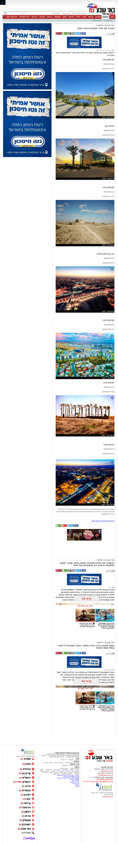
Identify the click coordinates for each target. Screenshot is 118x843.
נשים (42, 770)
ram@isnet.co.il (107, 771)
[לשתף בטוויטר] (77, 34)
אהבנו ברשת (75, 771)
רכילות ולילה (57, 770)
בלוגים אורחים (48, 762)
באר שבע (108, 50)
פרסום (77, 786)
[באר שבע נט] (100, 762)
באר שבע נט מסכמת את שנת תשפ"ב (66, 753)
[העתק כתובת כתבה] (70, 34)
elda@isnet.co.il (108, 796)
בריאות (34, 17)
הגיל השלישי (24, 17)
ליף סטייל (63, 760)
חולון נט (76, 785)
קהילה (90, 17)
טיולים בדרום (75, 781)
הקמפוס (57, 17)
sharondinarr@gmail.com (104, 779)
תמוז (65, 17)
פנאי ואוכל (63, 772)
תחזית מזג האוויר (100, 50)
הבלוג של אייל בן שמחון (72, 762)
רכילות (49, 17)
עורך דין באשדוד (74, 782)
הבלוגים (76, 761)
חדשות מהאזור (97, 20)
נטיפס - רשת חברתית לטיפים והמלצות (68, 775)
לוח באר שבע (11, 17)
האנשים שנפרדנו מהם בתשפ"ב (55, 754)
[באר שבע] (101, 15)
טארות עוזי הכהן (59, 762)
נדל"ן (78, 17)
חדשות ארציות (108, 20)
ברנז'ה (56, 772)
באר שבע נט (109, 25)
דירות (47, 771)
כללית (109, 587)
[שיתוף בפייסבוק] (83, 34)
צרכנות (42, 17)
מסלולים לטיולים (74, 779)
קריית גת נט (75, 783)
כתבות (77, 760)
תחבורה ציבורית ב (67, 774)
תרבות (71, 17)
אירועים (77, 772)
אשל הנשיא (108, 670)
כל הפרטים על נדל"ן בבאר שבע (102, 521)
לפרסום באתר (56, 13)
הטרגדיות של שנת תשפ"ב (57, 757)
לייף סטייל (48, 770)
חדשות (105, 17)
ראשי (112, 17)
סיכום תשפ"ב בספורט (73, 754)
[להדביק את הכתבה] (64, 526)
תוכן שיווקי (65, 765)
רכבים (42, 771)
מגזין (84, 17)
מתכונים (71, 760)
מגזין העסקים (74, 764)
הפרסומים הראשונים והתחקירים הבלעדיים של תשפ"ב (63, 755)
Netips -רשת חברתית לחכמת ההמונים (68, 778)
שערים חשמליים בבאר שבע (71, 776)
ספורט (97, 17)
